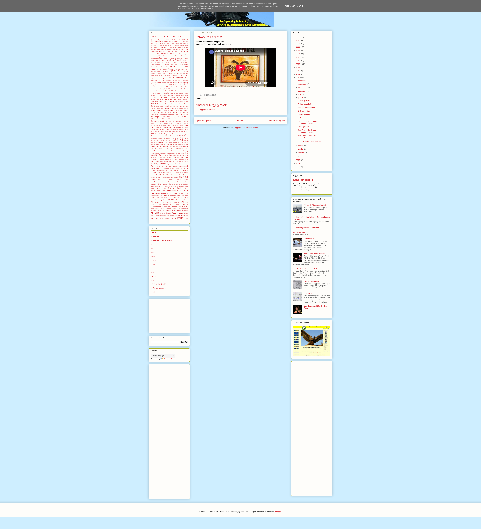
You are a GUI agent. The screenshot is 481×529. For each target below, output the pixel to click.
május (301, 146)
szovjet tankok (161, 188)
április (300, 149)
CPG (179, 64)
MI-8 (186, 138)
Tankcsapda (171, 191)
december (302, 81)
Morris (186, 140)
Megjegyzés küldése (207, 110)
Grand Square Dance (181, 93)
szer (173, 184)
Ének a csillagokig (180, 83)
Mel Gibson (166, 138)
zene (210, 98)
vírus (179, 211)
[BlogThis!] (208, 95)
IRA (156, 106)
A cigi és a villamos (311, 281)
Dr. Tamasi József (180, 73)
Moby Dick (179, 140)
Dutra (168, 75)
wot (176, 215)
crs (186, 64)
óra (181, 151)
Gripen (164, 95)
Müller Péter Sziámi (178, 142)
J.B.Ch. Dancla (155, 108)
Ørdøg (185, 151)
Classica (166, 64)
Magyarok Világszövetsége (173, 131)
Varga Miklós (155, 208)
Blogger (278, 512)
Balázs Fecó (171, 49)
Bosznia (177, 56)
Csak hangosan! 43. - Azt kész (307, 228)
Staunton (170, 179)
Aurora (204, 98)
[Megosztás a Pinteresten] (215, 95)
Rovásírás (308, 293)
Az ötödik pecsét (173, 47)
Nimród (157, 149)
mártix (176, 136)
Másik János (183, 136)
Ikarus (181, 104)
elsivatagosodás (167, 82)
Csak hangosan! (167, 66)
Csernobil (177, 69)
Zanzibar (173, 218)
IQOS (153, 106)
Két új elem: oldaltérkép (304, 180)
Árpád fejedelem (173, 45)
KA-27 (186, 110)
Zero (186, 218)
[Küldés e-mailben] (205, 95)
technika (164, 193)
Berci (186, 52)
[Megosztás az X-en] (210, 95)
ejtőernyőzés (156, 83)
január (301, 156)
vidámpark (184, 208)
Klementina (184, 119)
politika (162, 164)
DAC (182, 69)
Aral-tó (165, 45)
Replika (177, 168)
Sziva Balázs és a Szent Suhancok (172, 186)
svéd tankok (183, 182)
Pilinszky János (173, 161)
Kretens (153, 125)
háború (185, 95)
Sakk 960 (165, 175)
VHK (178, 208)
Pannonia (163, 159)
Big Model (159, 56)
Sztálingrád (172, 188)
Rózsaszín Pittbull (182, 172)
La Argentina (175, 125)
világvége (153, 210)
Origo (156, 153)
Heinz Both (159, 99)
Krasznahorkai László (180, 123)
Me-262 (160, 138)
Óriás (152, 153)
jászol (186, 108)
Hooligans (170, 101)
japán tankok (179, 108)
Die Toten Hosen (181, 71)
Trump (186, 200)
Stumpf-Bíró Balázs (181, 179)
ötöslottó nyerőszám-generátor (161, 157)
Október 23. (157, 151)
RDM (183, 166)
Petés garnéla (303, 127)
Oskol (164, 155)
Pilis (180, 161)
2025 (298, 40)
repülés (182, 168)
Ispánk (177, 106)
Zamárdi (166, 218)
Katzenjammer (174, 114)
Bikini (164, 56)
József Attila (172, 110)
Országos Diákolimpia (173, 153)
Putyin (158, 166)
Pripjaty (169, 164)
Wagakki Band (177, 213)
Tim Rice (163, 197)
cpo (183, 64)
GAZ (171, 93)
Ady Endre (184, 37)
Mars (162, 136)
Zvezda (153, 221)
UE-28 (171, 202)
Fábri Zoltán (184, 85)
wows (180, 215)
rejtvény (159, 168)
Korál (166, 121)
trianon (180, 200)
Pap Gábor (175, 159)
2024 (298, 44)
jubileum (180, 110)
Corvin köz (173, 64)
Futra (157, 91)
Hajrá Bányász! (165, 97)
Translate (169, 359)
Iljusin (186, 104)
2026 (298, 37)
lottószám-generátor (162, 129)
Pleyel (157, 164)
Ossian (169, 155)
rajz (162, 166)
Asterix (182, 45)
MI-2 (178, 138)
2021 (298, 54)
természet (173, 193)
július (300, 94)
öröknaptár (176, 155)
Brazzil (183, 56)
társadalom (182, 190)
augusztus (302, 91)
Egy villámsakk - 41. (301, 232)
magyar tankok (159, 131)
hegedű (153, 99)
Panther (168, 159)
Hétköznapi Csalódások (173, 99)
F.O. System (176, 85)
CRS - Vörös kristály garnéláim (310, 141)
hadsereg (154, 97)
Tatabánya (155, 193)
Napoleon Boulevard (175, 144)
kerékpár (178, 117)
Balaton (153, 49)
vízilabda (155, 213)
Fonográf (162, 89)
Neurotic (175, 146)
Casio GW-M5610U (157, 64)
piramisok (185, 161)
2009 (298, 163)
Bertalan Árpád (178, 54)
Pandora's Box (155, 159)
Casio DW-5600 (155, 60)
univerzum (177, 202)
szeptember (303, 87)
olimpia (173, 151)
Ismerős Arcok (169, 106)
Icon (177, 104)
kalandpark (154, 112)
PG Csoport (155, 161)
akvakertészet (183, 39)
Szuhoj (179, 188)
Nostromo (172, 149)
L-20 (168, 125)
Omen (177, 151)
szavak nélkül (156, 184)
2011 (298, 78)
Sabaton (153, 175)
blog (152, 244)
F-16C (170, 85)
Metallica (173, 138)
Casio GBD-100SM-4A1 (180, 62)
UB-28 (167, 202)
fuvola (162, 91)
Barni (186, 49)
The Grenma (164, 195)
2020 (298, 57)
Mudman (153, 142)
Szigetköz (179, 184)
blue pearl (170, 56)
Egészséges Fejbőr (158, 78)
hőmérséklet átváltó (181, 101)
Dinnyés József (161, 73)
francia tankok (179, 89)
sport (164, 179)
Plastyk (153, 164)
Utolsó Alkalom (162, 204)
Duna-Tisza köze (160, 75)
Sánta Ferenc (183, 175)
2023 (298, 47)
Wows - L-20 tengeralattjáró (315, 205)
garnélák (166, 93)
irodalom (160, 106)
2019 (298, 61)
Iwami (186, 106)
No (161, 149)
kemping (172, 117)
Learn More (289, 6)
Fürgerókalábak (170, 91)
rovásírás (166, 172)
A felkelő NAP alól (171, 37)
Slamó (181, 177)
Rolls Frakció (173, 170)
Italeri (182, 106)
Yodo (161, 218)
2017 (298, 67)
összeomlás (184, 155)
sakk (158, 175)
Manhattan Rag (162, 134)
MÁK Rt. (185, 131)
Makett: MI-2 (309, 239)
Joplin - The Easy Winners (314, 254)
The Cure (181, 193)
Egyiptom (185, 80)
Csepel (170, 69)
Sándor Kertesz (173, 175)
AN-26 (157, 43)
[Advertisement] (169, 315)
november (302, 84)
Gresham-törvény (156, 95)
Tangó (163, 190)
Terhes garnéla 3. (305, 101)
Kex (186, 117)
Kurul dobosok (161, 125)
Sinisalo (176, 177)
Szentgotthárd (166, 184)
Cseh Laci (179, 67)
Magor (181, 129)
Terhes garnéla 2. (305, 104)
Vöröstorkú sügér (165, 213)
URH (182, 202)
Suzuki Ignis (155, 182)
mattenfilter (154, 138)
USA (186, 202)
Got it (300, 6)
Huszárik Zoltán (170, 104)
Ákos (173, 39)
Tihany (157, 197)
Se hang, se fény (304, 118)
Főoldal (239, 121)
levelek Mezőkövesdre (174, 127)
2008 (298, 167)
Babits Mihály (183, 47)
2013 (298, 71)
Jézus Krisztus (156, 110)
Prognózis (175, 164)
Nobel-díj (165, 149)
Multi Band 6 (160, 142)
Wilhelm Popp (166, 215)
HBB (186, 97)
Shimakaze (169, 177)
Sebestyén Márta (156, 177)
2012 (298, 74)
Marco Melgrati (183, 134)
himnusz (185, 99)
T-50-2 (186, 188)
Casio (161, 58)
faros (163, 87)
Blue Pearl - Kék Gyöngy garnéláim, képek (307, 131)
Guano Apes (171, 95)
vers (174, 209)
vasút (163, 209)
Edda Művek (183, 75)
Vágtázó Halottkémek (180, 206)
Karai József (154, 114)
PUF (179, 164)
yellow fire (155, 218)
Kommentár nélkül (157, 121)
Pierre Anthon (164, 161)
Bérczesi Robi (155, 54)
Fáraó (159, 87)
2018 (298, 64)
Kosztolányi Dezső (182, 121)
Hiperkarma (154, 101)
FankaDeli (154, 87)
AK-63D (166, 39)
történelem (172, 200)
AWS (165, 47)
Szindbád (157, 186)
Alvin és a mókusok (173, 41)
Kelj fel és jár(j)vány (162, 117)
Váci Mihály (174, 204)
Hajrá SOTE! (175, 97)
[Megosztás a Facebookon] (213, 95)
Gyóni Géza (179, 95)
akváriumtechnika (157, 41)
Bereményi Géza (166, 54)
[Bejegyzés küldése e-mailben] (201, 95)
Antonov (185, 43)
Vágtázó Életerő (166, 206)
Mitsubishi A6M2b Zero (168, 140)
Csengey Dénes (162, 69)
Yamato (185, 215)
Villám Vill (161, 210)
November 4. (180, 149)
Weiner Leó (158, 215)
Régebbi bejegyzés (276, 121)
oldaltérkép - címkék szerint (161, 240)
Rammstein (167, 166)
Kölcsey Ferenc (156, 123)
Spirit (158, 179)
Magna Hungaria (173, 129)
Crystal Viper (155, 67)
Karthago (167, 114)
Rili (186, 168)
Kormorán (172, 121)
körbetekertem (167, 123)
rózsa (172, 172)
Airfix (152, 39)
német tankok (156, 147)
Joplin (165, 110)
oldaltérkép (166, 151)
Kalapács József (163, 112)
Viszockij (185, 210)
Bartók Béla (154, 51)
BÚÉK (157, 58)
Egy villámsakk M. (168, 80)
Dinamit (153, 73)
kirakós (162, 119)
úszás (152, 204)
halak (182, 97)
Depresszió (164, 71)
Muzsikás (169, 142)
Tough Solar (162, 200)
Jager (162, 108)
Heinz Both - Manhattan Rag (306, 268)
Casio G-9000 (165, 60)
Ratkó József (176, 166)
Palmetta (184, 157)
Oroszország (162, 153)
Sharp (164, 177)
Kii (151, 119)
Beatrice (162, 52)
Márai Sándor (172, 134)
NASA (186, 144)
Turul (162, 202)
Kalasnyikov (174, 112)
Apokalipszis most (156, 45)
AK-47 (159, 39)
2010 (298, 160)
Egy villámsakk (175, 78)
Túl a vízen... (156, 202)
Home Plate (162, 101)
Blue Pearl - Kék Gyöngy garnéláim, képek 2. (307, 122)
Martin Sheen (169, 136)
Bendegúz (170, 51)
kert (183, 117)
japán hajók (169, 108)
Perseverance (183, 159)
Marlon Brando (155, 136)
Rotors (160, 172)
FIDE (166, 87)
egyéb (178, 80)
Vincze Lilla (170, 211)
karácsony (184, 112)
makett (153, 134)
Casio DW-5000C (182, 58)
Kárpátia (161, 114)
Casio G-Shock (175, 60)
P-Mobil (176, 157)
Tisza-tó (179, 197)
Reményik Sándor (168, 168)
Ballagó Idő (179, 49)
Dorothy (169, 73)
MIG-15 (153, 140)
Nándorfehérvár (161, 144)
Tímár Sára (172, 197)
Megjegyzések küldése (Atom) (246, 128)
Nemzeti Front (167, 147)
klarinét (178, 119)
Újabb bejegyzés (203, 121)
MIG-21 (158, 140)
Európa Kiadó (155, 85)
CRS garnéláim (304, 111)
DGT (171, 71)
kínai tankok (156, 119)
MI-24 (182, 138)
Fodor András (183, 87)
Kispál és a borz (170, 119)
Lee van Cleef (161, 127)
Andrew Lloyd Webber (167, 43)
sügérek (175, 182)
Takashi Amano (156, 190)
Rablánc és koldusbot (306, 108)
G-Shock (178, 91)
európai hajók (163, 85)
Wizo (172, 215)
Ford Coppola (170, 89)
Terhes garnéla (304, 114)
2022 (298, 50)
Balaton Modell (161, 49)
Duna (152, 75)
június (300, 98)
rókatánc (165, 170)
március (301, 152)
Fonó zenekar (155, 89)
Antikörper (178, 43)
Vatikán (168, 208)
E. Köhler (174, 75)
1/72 (152, 37)
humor (153, 104)
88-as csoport (159, 37)
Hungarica (161, 104)
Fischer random (174, 87)
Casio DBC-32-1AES (170, 58)
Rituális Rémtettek (156, 170)
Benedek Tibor (178, 51)
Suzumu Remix (167, 182)
